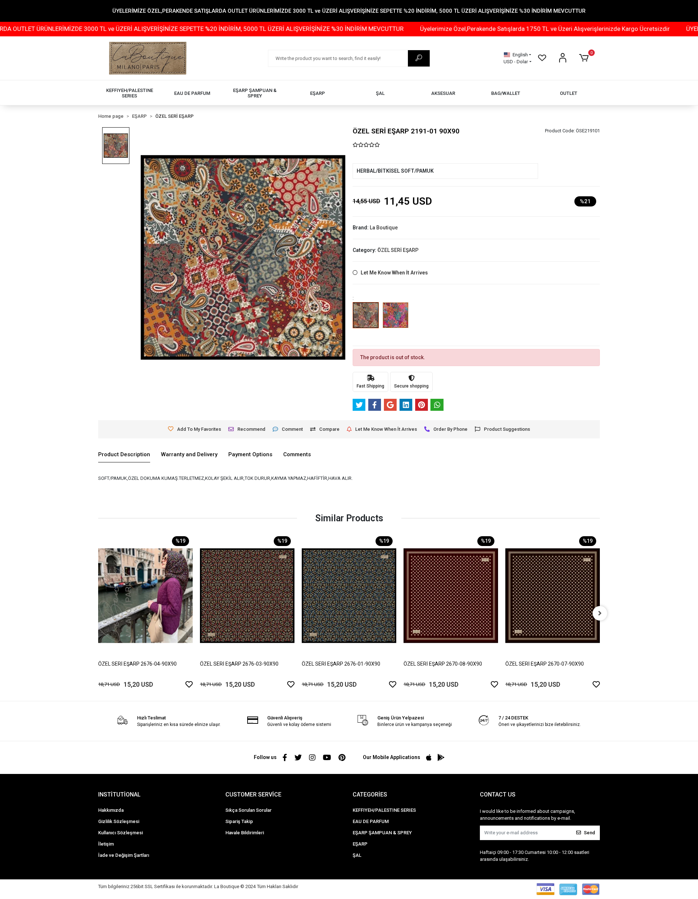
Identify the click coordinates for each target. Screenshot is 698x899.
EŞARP (360, 844)
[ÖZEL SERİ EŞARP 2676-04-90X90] (145, 596)
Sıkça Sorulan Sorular (248, 810)
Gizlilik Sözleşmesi (118, 821)
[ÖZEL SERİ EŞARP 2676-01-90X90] (349, 596)
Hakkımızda (111, 810)
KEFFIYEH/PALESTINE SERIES (384, 810)
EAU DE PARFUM (371, 821)
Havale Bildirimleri (244, 832)
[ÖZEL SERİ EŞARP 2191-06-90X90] (395, 320)
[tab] (124, 455)
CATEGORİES (370, 794)
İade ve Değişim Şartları (123, 855)
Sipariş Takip (239, 821)
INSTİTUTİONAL (119, 794)
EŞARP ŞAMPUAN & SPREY (382, 832)
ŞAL (357, 855)
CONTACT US (498, 794)
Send (589, 832)
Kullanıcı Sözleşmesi (120, 832)
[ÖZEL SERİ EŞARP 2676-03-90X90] (247, 596)
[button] (585, 58)
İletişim (106, 844)
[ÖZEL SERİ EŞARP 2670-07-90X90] (552, 596)
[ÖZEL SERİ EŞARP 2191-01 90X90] (366, 320)
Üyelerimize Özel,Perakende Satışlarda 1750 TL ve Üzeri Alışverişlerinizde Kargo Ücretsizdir (488, 28)
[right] (599, 613)
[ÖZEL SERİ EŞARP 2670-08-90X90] (451, 596)
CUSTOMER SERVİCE (253, 794)
